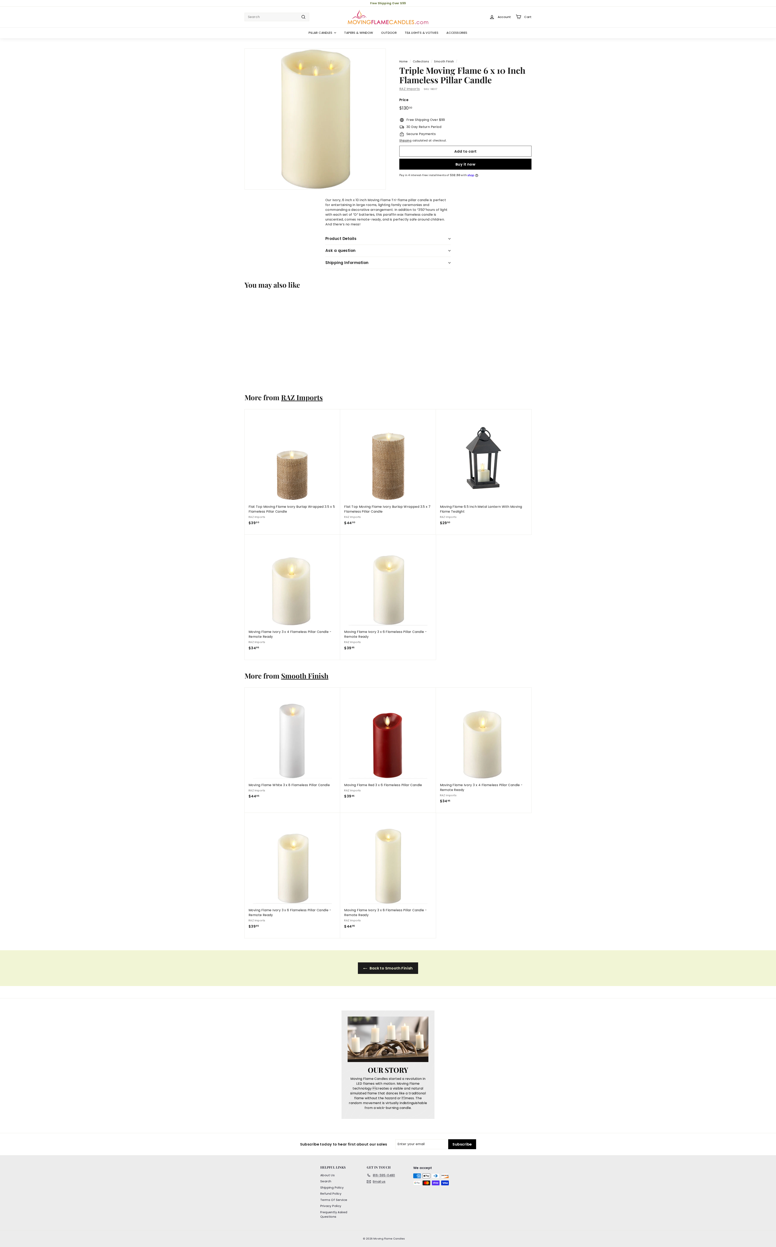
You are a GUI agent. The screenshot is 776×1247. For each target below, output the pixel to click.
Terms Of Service (333, 1200)
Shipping (405, 141)
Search (325, 1181)
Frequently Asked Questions (333, 1214)
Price (403, 99)
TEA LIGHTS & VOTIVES (421, 33)
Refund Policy (330, 1193)
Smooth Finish (444, 61)
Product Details (340, 238)
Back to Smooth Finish (391, 968)
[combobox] (277, 17)
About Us (327, 1175)
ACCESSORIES (456, 33)
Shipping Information (347, 262)
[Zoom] (315, 119)
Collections (421, 61)
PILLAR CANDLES (321, 33)
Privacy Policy (330, 1206)
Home (403, 61)
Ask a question (340, 250)
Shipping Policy (332, 1187)
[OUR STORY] (388, 1039)
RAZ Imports (409, 89)
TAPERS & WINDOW (358, 33)
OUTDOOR (389, 33)
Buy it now (465, 164)
